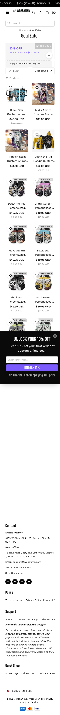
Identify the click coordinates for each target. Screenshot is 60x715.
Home (22, 30)
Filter (16, 71)
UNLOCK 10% (32, 368)
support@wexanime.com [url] (27, 562)
